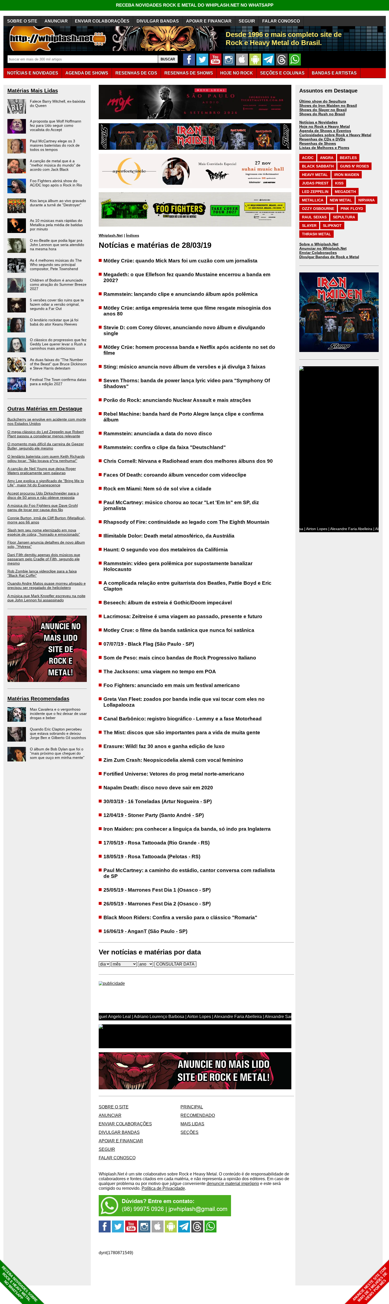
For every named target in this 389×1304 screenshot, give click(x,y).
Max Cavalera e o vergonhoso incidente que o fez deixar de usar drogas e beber (58, 713)
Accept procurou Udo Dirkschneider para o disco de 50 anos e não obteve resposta (43, 495)
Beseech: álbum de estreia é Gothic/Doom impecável (167, 602)
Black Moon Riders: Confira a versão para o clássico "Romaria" (180, 917)
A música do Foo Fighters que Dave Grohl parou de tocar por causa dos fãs (42, 507)
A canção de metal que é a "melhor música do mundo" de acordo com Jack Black (55, 165)
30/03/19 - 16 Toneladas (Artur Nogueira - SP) (157, 801)
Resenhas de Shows (317, 143)
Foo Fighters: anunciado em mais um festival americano (171, 685)
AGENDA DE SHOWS (86, 73)
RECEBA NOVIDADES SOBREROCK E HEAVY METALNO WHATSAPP (19, 1284)
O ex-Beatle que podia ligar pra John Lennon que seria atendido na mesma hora (57, 244)
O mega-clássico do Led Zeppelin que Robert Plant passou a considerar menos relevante (45, 434)
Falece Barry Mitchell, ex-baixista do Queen (57, 103)
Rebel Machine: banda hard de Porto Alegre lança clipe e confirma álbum (183, 416)
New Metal (341, 200)
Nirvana (366, 200)
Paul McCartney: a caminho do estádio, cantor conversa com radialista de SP (189, 873)
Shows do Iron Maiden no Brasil (328, 105)
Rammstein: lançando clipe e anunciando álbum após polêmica (180, 294)
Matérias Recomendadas (38, 699)
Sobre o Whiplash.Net (318, 244)
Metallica (312, 200)
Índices (132, 235)
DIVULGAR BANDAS (158, 21)
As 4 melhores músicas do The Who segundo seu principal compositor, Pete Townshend (56, 264)
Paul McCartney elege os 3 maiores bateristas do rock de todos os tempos (55, 145)
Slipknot (332, 225)
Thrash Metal (316, 234)
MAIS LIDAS (192, 1124)
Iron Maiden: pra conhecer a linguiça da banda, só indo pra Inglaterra (187, 829)
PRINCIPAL (191, 1107)
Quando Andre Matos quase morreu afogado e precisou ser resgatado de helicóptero (46, 585)
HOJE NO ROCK (236, 73)
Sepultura (344, 217)
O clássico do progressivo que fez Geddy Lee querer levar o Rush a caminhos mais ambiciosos (58, 344)
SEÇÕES (282, 73)
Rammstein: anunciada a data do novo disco (157, 433)
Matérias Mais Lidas (32, 91)
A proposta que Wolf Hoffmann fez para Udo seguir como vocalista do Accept (55, 125)
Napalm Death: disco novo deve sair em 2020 (158, 787)
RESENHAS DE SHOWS (188, 73)
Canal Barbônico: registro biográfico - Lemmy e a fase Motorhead (182, 718)
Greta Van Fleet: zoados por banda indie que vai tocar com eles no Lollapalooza (184, 702)
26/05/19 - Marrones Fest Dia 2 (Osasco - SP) (157, 903)
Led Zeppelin (315, 192)
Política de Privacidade (163, 1188)
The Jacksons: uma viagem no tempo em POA (159, 671)
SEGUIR (247, 21)
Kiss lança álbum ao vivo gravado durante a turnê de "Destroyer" (58, 203)
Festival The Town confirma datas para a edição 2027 (58, 381)
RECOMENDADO (197, 1115)
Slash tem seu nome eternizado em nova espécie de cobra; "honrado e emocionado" (43, 532)
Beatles (348, 158)
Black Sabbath (318, 166)
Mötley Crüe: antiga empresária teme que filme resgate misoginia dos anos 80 (187, 310)
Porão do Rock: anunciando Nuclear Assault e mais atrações (177, 400)
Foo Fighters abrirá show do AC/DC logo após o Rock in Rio (56, 183)
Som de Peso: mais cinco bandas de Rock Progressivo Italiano (179, 657)
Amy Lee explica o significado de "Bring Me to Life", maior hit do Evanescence (45, 483)
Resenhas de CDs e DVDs (322, 139)
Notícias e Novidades (318, 122)
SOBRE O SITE (22, 21)
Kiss (339, 183)
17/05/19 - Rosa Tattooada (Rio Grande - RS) (156, 842)
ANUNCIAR (56, 21)
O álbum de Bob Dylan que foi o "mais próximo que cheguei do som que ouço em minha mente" (57, 753)
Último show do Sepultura (322, 101)
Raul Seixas (314, 217)
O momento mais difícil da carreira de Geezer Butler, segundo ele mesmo (45, 446)
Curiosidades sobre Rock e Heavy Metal (335, 135)
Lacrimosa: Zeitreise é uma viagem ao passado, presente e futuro (182, 616)
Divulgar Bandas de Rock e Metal (329, 257)
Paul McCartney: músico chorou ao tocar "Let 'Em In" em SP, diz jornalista (181, 505)
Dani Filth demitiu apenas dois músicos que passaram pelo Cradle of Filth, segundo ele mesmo (43, 559)
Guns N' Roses (354, 166)
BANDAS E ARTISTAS (334, 73)
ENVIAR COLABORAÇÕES (102, 21)
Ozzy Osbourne (318, 208)
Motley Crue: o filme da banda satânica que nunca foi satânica (178, 630)
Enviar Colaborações (318, 252)
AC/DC (308, 158)
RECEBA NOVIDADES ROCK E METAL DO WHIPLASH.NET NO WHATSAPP (194, 5)
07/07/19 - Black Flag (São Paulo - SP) (148, 644)
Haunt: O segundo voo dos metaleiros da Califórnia (165, 549)
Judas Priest (315, 183)
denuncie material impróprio (233, 1183)
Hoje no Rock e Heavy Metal (324, 126)
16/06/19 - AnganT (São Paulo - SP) (145, 931)
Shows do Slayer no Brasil (323, 110)
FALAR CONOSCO (281, 21)
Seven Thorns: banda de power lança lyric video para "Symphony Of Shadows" (186, 383)
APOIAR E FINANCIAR (209, 21)
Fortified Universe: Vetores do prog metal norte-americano (173, 774)
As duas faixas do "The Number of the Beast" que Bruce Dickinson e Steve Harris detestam (58, 364)
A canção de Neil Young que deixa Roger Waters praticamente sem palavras (41, 470)
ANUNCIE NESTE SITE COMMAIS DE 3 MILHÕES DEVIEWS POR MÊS (370, 1284)
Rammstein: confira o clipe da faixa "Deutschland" (164, 447)
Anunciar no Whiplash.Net (323, 248)
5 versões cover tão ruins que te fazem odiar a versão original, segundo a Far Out (57, 304)
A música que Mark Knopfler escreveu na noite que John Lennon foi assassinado (46, 598)
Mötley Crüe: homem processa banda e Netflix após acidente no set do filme (189, 350)
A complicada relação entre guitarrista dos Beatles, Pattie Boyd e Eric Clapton (187, 586)
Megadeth (345, 192)
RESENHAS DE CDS (136, 73)
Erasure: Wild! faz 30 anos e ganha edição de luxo (164, 746)
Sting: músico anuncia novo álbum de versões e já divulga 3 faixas (184, 366)
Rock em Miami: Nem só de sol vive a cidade (157, 488)
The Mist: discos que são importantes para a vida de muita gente (181, 732)
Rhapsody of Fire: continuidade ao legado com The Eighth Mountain (186, 522)
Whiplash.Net (111, 235)
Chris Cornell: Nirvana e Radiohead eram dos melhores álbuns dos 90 (188, 461)
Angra (326, 158)
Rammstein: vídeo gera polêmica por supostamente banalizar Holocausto (177, 566)
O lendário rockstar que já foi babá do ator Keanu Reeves (54, 322)
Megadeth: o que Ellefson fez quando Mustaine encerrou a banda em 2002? (186, 277)
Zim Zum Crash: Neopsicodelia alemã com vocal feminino (173, 760)
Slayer (309, 225)
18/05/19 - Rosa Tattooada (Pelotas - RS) (151, 856)
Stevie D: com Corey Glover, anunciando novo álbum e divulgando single (184, 330)
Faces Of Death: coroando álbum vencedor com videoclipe (174, 475)
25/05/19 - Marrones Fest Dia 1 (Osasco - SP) (157, 890)
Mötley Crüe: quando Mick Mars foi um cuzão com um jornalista (180, 260)
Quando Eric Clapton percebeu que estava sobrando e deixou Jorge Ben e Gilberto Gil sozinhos (58, 733)
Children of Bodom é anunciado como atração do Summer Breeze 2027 (58, 284)
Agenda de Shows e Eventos (325, 131)
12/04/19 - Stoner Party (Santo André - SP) (153, 815)
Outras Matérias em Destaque (44, 409)
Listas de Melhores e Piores (324, 148)
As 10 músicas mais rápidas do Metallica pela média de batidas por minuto (56, 224)
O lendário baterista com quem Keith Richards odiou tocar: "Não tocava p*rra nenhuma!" (46, 458)
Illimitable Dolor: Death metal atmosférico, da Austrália (168, 536)
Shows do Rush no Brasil (322, 114)
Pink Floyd (352, 208)
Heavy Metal (315, 175)
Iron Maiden (346, 175)
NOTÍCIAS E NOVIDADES (32, 73)
